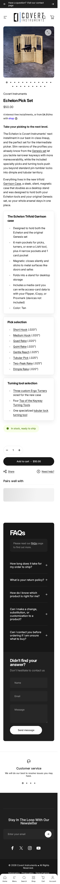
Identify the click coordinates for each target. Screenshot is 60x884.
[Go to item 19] (37, 86)
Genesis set (39, 151)
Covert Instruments (15, 93)
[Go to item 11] (47, 82)
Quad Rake (20, 340)
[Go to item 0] (7, 82)
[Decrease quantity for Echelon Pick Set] (7, 450)
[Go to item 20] (41, 86)
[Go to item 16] (25, 86)
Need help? (48, 471)
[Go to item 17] (29, 86)
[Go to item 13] (13, 86)
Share (11, 471)
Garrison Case (12, 183)
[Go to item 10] (43, 82)
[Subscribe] (48, 834)
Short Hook (20, 329)
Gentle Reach (21, 352)
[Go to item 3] (15, 82)
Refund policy (14, 873)
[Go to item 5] (23, 82)
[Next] (52, 4)
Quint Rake (19, 346)
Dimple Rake (21, 369)
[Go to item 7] (31, 82)
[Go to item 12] (51, 82)
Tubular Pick (20, 357)
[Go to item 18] (33, 86)
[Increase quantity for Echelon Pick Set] (19, 450)
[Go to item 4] (19, 82)
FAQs (34, 543)
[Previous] (4, 4)
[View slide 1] (23, 783)
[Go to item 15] (21, 86)
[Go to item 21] (45, 86)
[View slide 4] (35, 783)
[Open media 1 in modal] (48, 32)
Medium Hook (22, 335)
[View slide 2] (27, 783)
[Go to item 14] (17, 86)
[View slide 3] (31, 783)
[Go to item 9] (39, 82)
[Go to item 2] (11, 82)
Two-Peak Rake (23, 363)
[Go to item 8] (35, 82)
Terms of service (42, 873)
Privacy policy (28, 873)
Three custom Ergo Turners (30, 390)
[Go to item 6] (27, 82)
